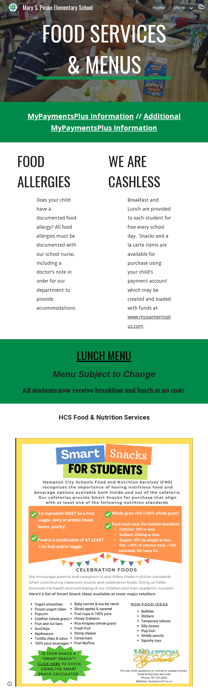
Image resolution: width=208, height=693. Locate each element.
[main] (104, 51)
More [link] (179, 8)
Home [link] (158, 8)
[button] (201, 7)
